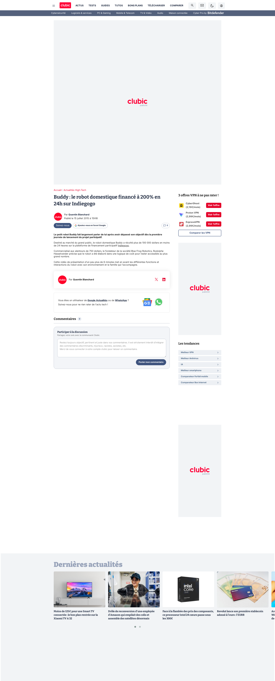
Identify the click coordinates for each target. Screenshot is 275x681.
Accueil (58, 190)
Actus (79, 5)
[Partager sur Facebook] (268, 656)
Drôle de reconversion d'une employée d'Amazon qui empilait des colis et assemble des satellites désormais (131, 615)
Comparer (176, 5)
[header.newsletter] (202, 6)
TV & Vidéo (146, 13)
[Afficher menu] (53, 6)
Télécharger (156, 5)
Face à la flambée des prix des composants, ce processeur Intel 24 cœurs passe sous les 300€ (188, 615)
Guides (105, 5)
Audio (160, 13)
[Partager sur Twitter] (268, 666)
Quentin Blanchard (78, 215)
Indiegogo (123, 245)
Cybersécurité (58, 13)
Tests (92, 5)
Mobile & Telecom (125, 13)
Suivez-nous (62, 225)
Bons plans (135, 5)
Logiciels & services (81, 13)
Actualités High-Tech (75, 190)
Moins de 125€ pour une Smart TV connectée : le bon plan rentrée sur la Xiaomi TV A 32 (76, 615)
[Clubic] (65, 5)
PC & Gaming (104, 13)
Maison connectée (178, 13)
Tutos (119, 5)
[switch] (212, 5)
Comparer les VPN (199, 233)
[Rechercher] (192, 6)
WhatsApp (121, 300)
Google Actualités (97, 300)
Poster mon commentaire (151, 362)
